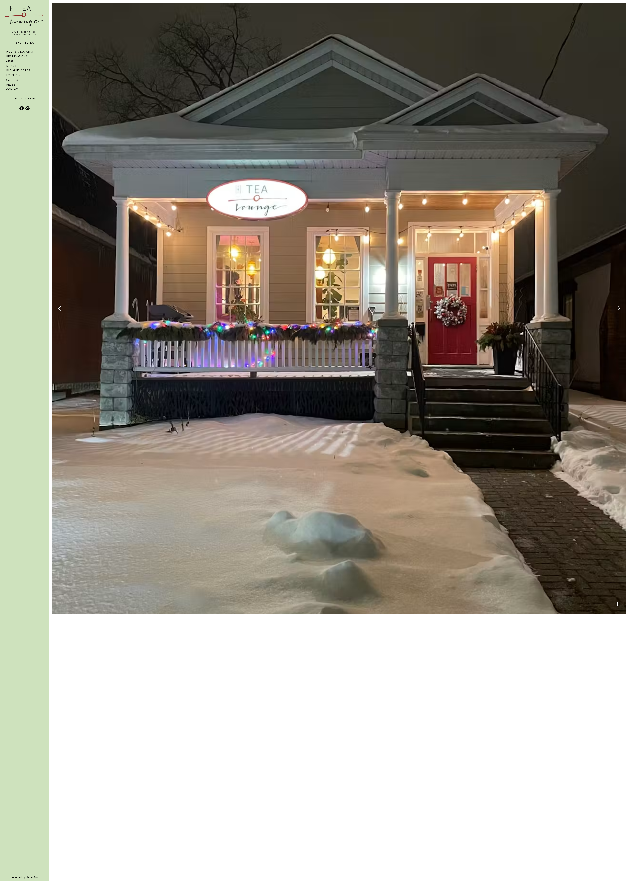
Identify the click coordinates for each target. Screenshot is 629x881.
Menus (11, 65)
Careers (12, 80)
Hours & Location (20, 51)
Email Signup (24, 98)
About (11, 61)
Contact (13, 89)
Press (11, 84)
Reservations (17, 56)
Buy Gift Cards (19, 70)
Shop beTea (25, 42)
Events (12, 75)
